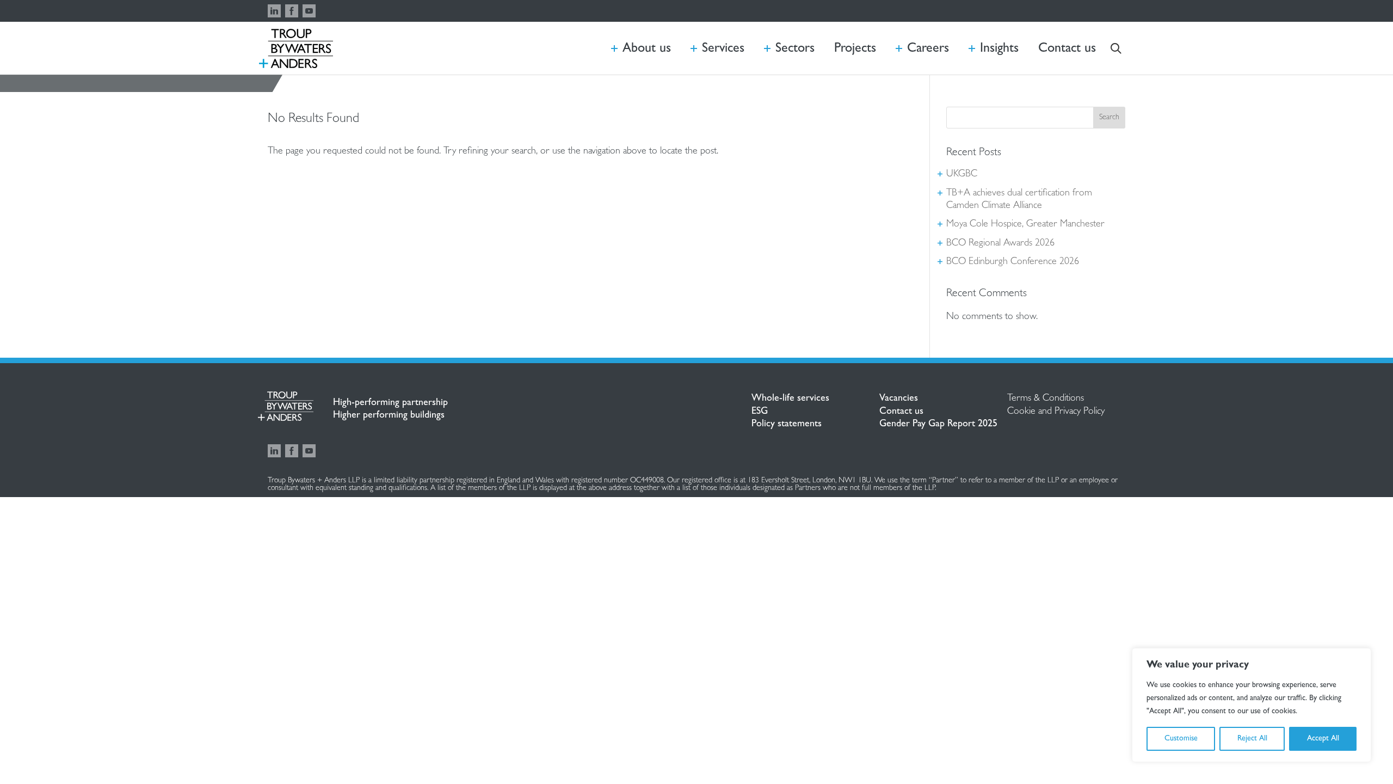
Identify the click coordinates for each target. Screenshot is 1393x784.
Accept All (1323, 739)
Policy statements (786, 425)
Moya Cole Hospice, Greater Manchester (1025, 225)
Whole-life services (790, 399)
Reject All (1252, 739)
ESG (759, 412)
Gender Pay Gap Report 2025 (938, 425)
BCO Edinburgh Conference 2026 (1012, 262)
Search (1109, 117)
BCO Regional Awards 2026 (1000, 244)
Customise (1181, 739)
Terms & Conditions (1045, 399)
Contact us (901, 412)
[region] (1251, 705)
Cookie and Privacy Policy (1056, 412)
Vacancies (898, 399)
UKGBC (961, 175)
